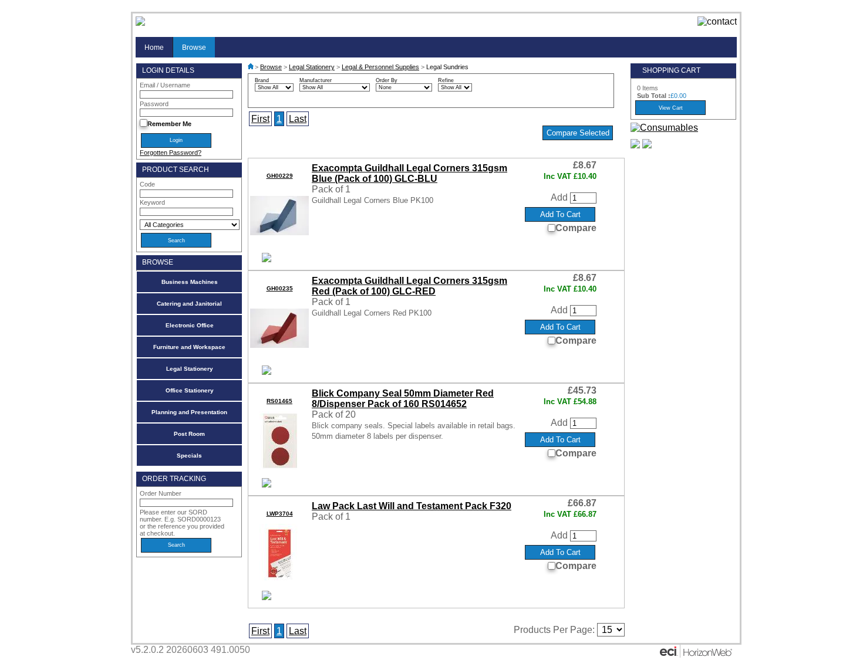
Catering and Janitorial (189, 303)
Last (297, 119)
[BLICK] (266, 484)
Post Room (189, 434)
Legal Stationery (189, 368)
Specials (189, 455)
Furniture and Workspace (189, 347)
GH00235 (280, 288)
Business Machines (189, 282)
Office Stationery (190, 390)
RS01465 (279, 401)
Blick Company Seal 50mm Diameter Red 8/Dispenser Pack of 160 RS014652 (403, 398)
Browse (194, 47)
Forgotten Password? (170, 152)
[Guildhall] (266, 259)
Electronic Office (190, 325)
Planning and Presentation (189, 412)
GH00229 (280, 175)
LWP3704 (280, 513)
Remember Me (169, 123)
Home (154, 47)
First (260, 119)
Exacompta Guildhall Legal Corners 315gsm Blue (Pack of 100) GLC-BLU (409, 173)
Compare (575, 228)
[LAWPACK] (266, 596)
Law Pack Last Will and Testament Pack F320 (411, 506)
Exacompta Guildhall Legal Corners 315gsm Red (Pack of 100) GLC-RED (409, 286)
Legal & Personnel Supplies (380, 66)
